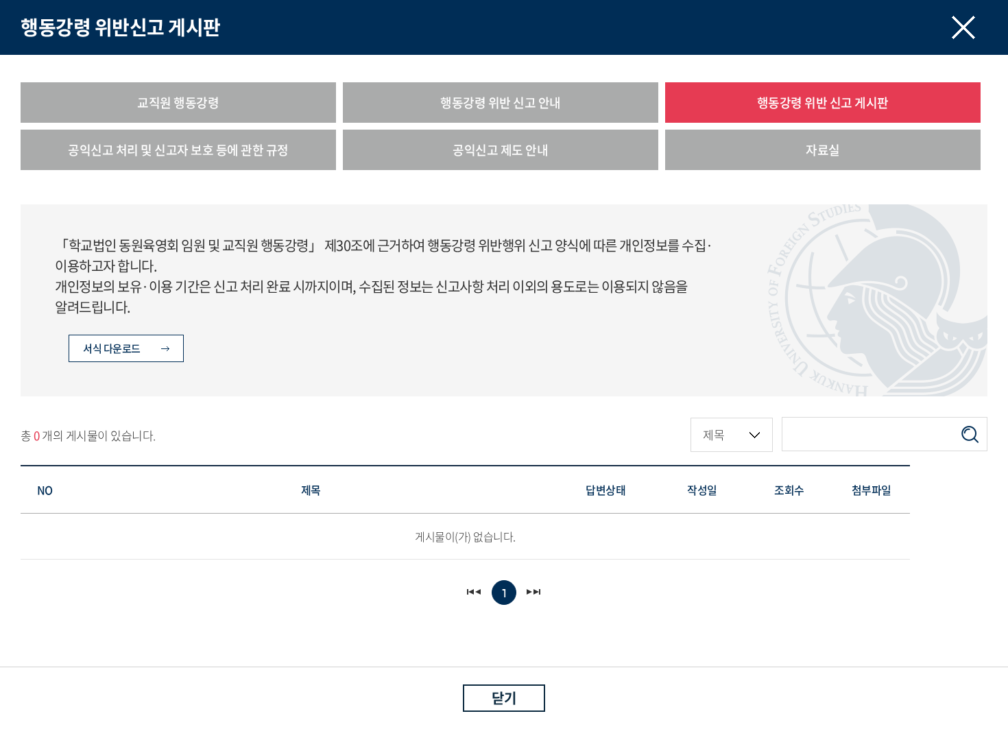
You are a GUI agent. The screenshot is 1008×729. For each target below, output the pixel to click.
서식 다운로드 (112, 348)
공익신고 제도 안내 (500, 150)
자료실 (823, 150)
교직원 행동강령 (178, 102)
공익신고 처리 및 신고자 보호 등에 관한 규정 (178, 150)
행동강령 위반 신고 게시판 (823, 102)
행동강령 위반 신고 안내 (500, 102)
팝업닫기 (963, 27)
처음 (475, 592)
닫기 (504, 698)
